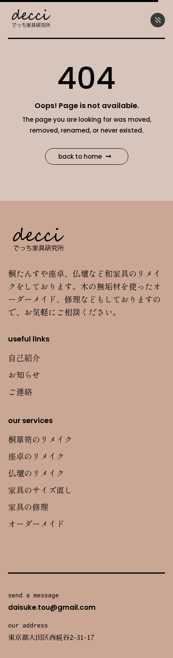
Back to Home (80, 156)
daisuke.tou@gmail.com (52, 607)
